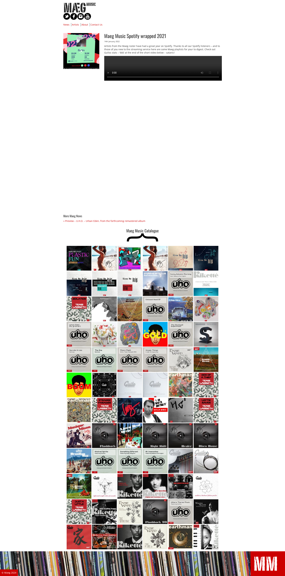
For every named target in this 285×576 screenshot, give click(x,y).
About (84, 24)
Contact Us (96, 24)
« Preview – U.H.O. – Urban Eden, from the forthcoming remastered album (104, 221)
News (66, 24)
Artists (75, 24)
